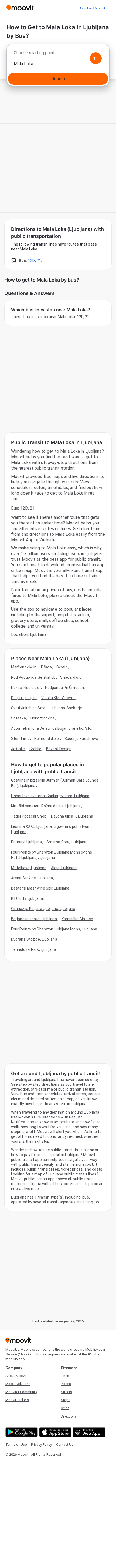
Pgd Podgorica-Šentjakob (33, 677)
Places (66, 1384)
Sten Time (20, 738)
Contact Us (64, 1444)
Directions (69, 1416)
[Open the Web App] (88, 1432)
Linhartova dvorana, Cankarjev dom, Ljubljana (50, 796)
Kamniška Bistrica (77, 919)
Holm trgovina (42, 718)
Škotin (62, 667)
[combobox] (58, 54)
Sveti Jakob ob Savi (28, 708)
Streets (66, 1392)
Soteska (18, 718)
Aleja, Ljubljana (64, 868)
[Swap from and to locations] (96, 58)
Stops (65, 1400)
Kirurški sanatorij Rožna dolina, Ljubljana (46, 806)
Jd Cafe (18, 749)
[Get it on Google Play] (20, 1432)
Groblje (35, 749)
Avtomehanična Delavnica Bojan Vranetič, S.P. (51, 728)
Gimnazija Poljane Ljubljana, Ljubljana (43, 908)
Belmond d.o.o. (47, 738)
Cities (65, 1408)
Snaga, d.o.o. (71, 677)
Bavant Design (58, 749)
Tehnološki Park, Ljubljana (33, 949)
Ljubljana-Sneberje (66, 708)
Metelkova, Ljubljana (28, 868)
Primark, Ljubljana (26, 842)
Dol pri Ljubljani (24, 698)
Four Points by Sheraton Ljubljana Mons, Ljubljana (54, 929)
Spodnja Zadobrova (81, 738)
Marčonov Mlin (23, 667)
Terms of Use (16, 1444)
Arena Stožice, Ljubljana (32, 878)
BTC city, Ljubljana (27, 898)
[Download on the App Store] (54, 1432)
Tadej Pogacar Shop (28, 816)
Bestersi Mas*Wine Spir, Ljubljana (40, 888)
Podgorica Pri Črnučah (64, 687)
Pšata (46, 667)
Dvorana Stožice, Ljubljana (34, 939)
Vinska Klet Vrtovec (58, 698)
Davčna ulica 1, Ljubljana (72, 816)
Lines (65, 1376)
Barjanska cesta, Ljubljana (34, 919)
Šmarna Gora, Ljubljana (66, 842)
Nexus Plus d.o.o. (25, 687)
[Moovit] (20, 8)
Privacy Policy (41, 1444)
